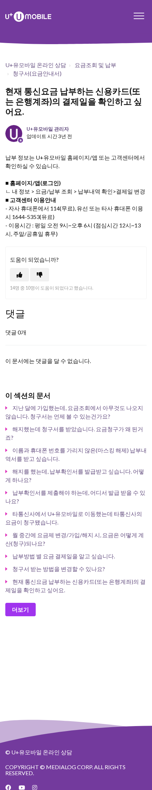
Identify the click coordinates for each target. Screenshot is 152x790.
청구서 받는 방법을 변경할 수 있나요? (58, 568)
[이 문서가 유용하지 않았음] (39, 274)
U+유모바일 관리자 (48, 129)
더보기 (20, 609)
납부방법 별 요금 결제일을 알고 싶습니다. (63, 556)
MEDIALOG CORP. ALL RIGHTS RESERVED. (65, 770)
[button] (139, 16)
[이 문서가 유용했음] (19, 274)
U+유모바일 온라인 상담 (35, 64)
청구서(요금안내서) (37, 73)
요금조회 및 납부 (95, 64)
